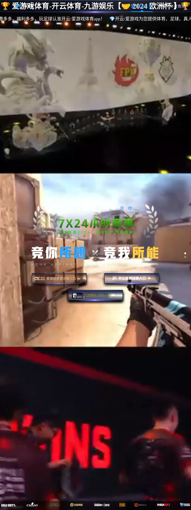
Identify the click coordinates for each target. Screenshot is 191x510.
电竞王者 (142, 6)
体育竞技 (174, 6)
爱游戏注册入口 (59, 280)
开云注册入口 (131, 280)
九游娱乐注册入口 (95, 297)
